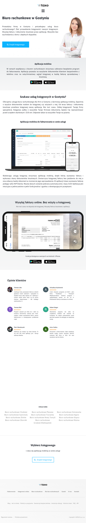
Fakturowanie (11, 491)
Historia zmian (67, 503)
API (77, 503)
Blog (9, 503)
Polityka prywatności (21, 517)
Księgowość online (23, 491)
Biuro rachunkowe (37, 491)
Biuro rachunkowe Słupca (69, 417)
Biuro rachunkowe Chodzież (16, 412)
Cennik (64, 491)
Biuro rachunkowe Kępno (69, 415)
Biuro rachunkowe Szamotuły (16, 415)
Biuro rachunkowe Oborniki (16, 420)
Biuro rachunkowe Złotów (16, 417)
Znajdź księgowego (17, 45)
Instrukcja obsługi (56, 503)
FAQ (74, 503)
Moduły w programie (26, 503)
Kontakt (76, 491)
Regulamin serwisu (6, 517)
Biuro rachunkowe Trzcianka (42, 415)
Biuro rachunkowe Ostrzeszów (69, 412)
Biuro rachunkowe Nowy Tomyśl (42, 417)
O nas (70, 491)
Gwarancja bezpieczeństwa (42, 503)
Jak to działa (15, 503)
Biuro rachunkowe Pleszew (42, 412)
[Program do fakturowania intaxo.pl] (43, 5)
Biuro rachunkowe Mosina (69, 420)
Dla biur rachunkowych (52, 491)
